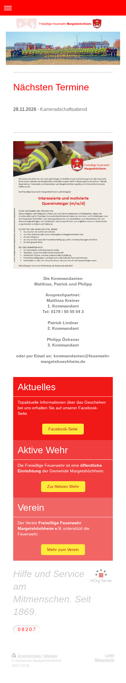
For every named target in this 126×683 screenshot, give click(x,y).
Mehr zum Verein (63, 549)
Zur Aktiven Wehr (63, 486)
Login (109, 655)
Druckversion (29, 656)
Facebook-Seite (63, 429)
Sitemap (50, 656)
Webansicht (104, 660)
